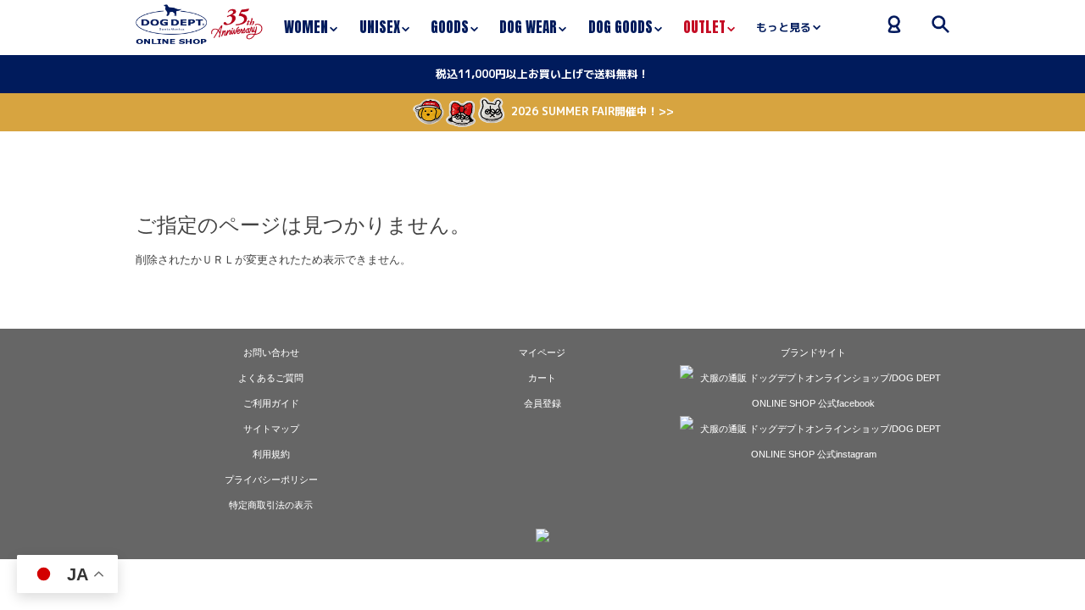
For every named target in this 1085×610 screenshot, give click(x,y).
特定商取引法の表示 (271, 505)
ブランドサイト (813, 352)
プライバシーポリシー (271, 479)
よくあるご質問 (270, 378)
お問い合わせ (271, 352)
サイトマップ (271, 429)
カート (542, 378)
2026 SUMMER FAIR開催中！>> (592, 111)
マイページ (542, 352)
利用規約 (271, 454)
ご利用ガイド (271, 403)
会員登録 (542, 403)
